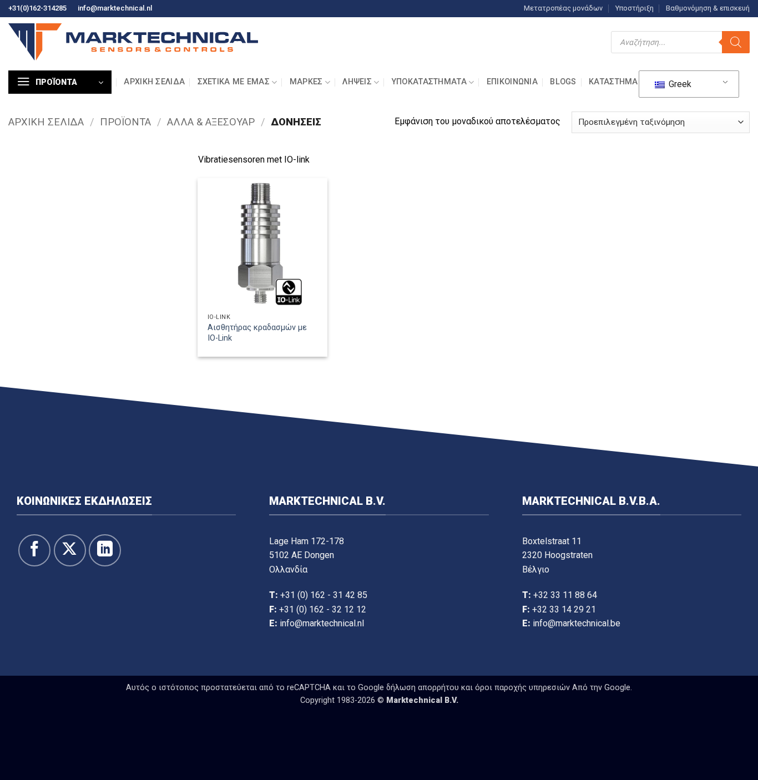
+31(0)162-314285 (37, 8)
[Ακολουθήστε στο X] (70, 550)
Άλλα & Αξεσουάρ (211, 122)
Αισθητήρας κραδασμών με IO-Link (257, 333)
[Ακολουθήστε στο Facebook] (34, 550)
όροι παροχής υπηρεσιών (522, 687)
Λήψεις (357, 82)
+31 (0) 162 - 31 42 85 (323, 595)
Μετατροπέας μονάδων (563, 8)
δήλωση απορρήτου (422, 687)
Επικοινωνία (512, 82)
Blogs (563, 82)
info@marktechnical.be (576, 623)
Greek (678, 84)
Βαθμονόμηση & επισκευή (708, 8)
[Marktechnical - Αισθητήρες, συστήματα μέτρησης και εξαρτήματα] (133, 42)
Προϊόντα (125, 122)
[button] (60, 82)
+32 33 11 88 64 (565, 595)
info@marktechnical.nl (115, 8)
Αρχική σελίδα (154, 82)
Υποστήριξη (634, 8)
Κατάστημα (613, 82)
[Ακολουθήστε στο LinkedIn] (105, 550)
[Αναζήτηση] (736, 42)
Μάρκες (306, 82)
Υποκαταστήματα (429, 82)
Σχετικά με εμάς (234, 82)
